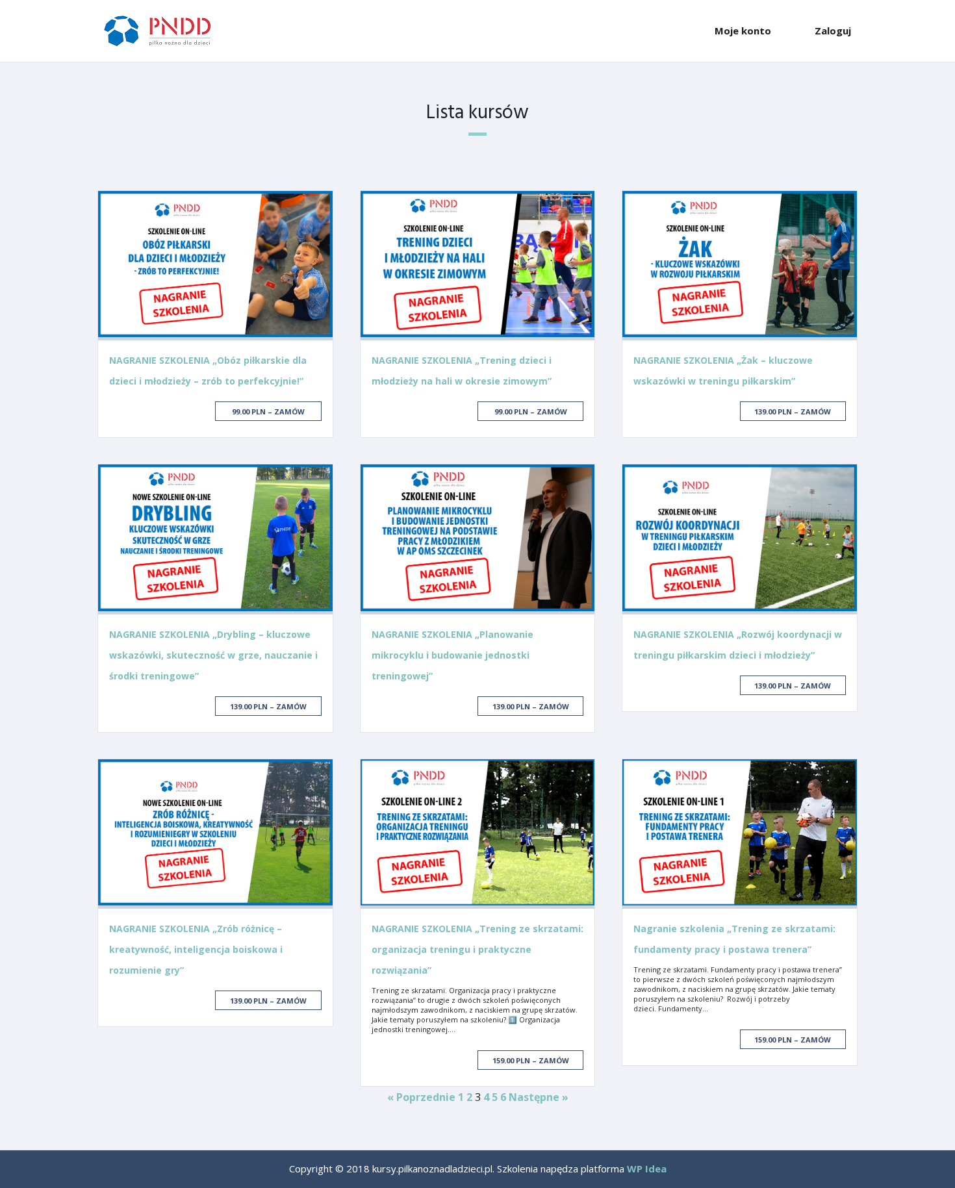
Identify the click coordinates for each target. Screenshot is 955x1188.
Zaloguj (833, 30)
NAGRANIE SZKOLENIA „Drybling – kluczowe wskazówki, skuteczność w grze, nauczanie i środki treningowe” (213, 655)
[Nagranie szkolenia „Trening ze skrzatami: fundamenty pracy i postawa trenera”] (739, 834)
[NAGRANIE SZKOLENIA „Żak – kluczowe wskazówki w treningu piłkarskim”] (739, 265)
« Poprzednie (421, 1097)
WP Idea (647, 1168)
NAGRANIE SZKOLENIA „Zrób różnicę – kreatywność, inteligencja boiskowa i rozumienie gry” (196, 949)
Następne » (538, 1097)
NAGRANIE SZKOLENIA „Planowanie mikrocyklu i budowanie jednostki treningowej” (452, 655)
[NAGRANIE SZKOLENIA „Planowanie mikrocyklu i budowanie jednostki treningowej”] (478, 539)
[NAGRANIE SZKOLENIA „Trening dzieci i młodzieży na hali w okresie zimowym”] (478, 265)
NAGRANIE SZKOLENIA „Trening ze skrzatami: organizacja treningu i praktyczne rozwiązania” (477, 949)
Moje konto (743, 30)
